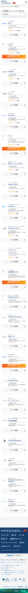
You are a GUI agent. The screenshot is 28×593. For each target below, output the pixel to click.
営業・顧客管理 (9, 6)
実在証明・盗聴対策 (5, 568)
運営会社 (22, 542)
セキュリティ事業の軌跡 (5, 574)
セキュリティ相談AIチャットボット (7, 567)
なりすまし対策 (21, 572)
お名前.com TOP (5, 546)
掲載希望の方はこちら (16, 538)
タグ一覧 (21, 535)
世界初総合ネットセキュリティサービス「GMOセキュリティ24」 (13, 562)
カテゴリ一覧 (4, 535)
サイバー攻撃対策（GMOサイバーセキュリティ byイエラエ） (12, 570)
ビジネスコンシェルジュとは (9, 542)
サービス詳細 (14, 34)
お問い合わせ (16, 546)
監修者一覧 (4, 538)
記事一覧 (13, 535)
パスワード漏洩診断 (5, 565)
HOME (3, 6)
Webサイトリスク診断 (14, 565)
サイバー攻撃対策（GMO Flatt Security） (8, 572)
